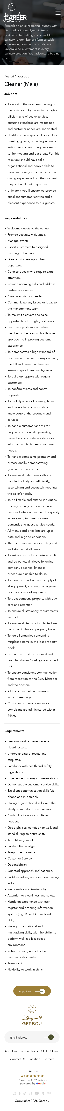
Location (34, 1058)
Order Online (50, 1050)
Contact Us (17, 1058)
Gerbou (32, 1071)
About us (11, 1050)
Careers (49, 1058)
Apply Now (25, 991)
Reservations (29, 1050)
